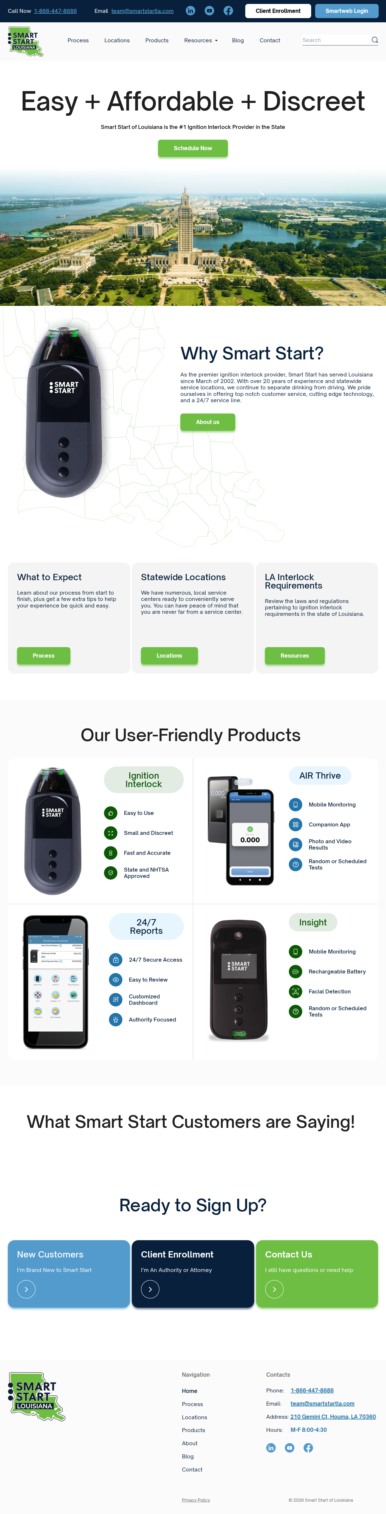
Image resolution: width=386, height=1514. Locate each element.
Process (44, 655)
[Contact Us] (317, 1274)
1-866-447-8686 (55, 11)
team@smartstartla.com (142, 11)
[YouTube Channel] (209, 11)
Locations (169, 655)
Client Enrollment (278, 11)
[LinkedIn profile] (190, 11)
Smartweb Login (347, 11)
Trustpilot (20, 1141)
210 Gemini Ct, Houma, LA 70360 (333, 1416)
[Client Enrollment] (193, 1274)
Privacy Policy (196, 1500)
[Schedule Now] (69, 1274)
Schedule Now (193, 148)
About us (208, 422)
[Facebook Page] (228, 11)
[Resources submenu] (214, 40)
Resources (295, 655)
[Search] (375, 40)
